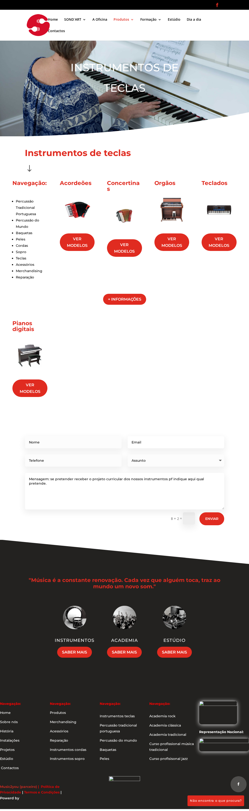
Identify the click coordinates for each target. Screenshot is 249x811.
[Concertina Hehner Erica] (124, 232)
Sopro (21, 252)
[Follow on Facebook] (239, 784)
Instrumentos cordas (68, 749)
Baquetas (24, 233)
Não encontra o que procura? (216, 800)
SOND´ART (72, 20)
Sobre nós (9, 722)
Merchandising (29, 271)
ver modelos (77, 242)
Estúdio (174, 20)
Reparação (25, 277)
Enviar (211, 518)
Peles (20, 239)
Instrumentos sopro (67, 758)
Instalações (9, 740)
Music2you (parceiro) (18, 786)
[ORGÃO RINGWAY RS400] (171, 226)
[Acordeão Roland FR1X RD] (77, 226)
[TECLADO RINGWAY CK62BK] (219, 226)
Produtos (121, 20)
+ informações (124, 299)
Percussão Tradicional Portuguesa (26, 207)
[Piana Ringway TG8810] (29, 371)
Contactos (56, 31)
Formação (148, 20)
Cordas (22, 245)
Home (53, 20)
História (6, 731)
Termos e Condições (42, 792)
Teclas (21, 258)
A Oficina (99, 20)
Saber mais (74, 652)
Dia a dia (194, 20)
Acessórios (25, 264)
